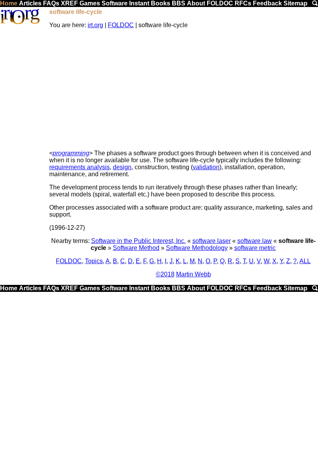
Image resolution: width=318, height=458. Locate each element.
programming (71, 153)
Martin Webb (193, 274)
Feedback (267, 3)
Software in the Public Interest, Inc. (138, 241)
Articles (30, 3)
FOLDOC (220, 3)
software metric (255, 248)
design (122, 167)
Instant (139, 3)
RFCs (243, 3)
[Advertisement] (183, 89)
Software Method (136, 248)
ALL (305, 261)
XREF (69, 3)
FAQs (51, 3)
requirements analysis (79, 167)
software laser (211, 241)
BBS (178, 3)
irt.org (95, 25)
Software (115, 3)
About (196, 3)
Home (8, 3)
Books (160, 3)
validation (206, 167)
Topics (94, 261)
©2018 (165, 274)
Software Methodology (197, 248)
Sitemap (295, 3)
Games (90, 3)
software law (254, 241)
